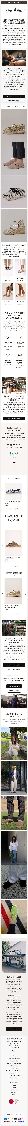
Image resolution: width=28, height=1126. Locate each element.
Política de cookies (14, 1066)
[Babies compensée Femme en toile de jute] (13, 591)
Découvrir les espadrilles (14, 96)
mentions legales (14, 1068)
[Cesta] (25, 11)
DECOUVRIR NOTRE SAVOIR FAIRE (14, 665)
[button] (13, 468)
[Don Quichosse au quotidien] (14, 743)
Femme (14, 1088)
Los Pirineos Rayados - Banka (12, 502)
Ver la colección (14, 509)
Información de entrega (14, 1058)
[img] (12, 1050)
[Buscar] (25, 9)
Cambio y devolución (14, 1061)
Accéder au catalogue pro (14, 686)
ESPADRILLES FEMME (14, 573)
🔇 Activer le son (21, 706)
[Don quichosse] (14, 10)
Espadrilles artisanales (14, 669)
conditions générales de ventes (14, 1070)
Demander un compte (14, 690)
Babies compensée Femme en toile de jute (13, 606)
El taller (14, 1095)
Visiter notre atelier (14, 100)
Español (9, 1114)
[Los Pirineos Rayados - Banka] (13, 491)
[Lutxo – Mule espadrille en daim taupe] (13, 543)
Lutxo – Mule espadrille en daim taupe (13, 558)
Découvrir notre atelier (14, 418)
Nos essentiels (14, 478)
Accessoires (14, 1090)
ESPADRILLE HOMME (14, 518)
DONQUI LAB (14, 1092)
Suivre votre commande (14, 1078)
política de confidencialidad (14, 1063)
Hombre (14, 1085)
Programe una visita (14, 1029)
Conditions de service (14, 1073)
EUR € (18, 1114)
